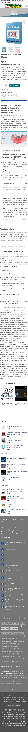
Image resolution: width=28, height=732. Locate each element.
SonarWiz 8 (4, 658)
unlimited (21, 709)
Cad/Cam (3, 708)
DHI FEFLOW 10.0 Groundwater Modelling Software (14, 589)
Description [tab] (4, 102)
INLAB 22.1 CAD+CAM (20, 403)
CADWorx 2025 (5, 628)
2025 (18, 618)
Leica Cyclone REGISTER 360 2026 (10, 641)
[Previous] (3, 33)
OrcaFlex (20, 648)
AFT (3, 623)
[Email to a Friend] (11, 95)
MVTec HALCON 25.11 (7, 648)
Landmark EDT (14, 638)
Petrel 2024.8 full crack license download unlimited (13, 571)
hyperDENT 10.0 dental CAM (7, 404)
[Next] (24, 33)
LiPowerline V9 (5, 643)
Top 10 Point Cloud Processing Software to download (16, 577)
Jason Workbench (6, 638)
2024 (3, 618)
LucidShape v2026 (14, 643)
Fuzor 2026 (4, 636)
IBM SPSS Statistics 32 (13, 636)
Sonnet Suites (11, 658)
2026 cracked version (18, 621)
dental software (11, 708)
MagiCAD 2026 (5, 646)
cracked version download (17, 631)
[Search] (23, 5)
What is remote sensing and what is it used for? (15, 543)
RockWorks (18, 653)
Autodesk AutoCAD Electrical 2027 (14, 554)
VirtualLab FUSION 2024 (16, 661)
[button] (2, 6)
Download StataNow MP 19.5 (13, 583)
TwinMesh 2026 (5, 661)
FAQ (24, 710)
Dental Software (16, 11)
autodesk (22, 623)
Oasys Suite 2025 (10, 559)
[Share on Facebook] (5, 95)
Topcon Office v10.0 (20, 658)
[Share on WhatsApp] (2, 95)
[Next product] (12, 14)
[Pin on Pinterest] (14, 95)
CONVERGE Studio (6, 631)
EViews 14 (15, 633)
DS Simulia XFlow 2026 (7, 633)
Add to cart (14, 85)
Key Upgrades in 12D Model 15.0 (14, 595)
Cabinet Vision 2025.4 (16, 626)
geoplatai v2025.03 (10, 549)
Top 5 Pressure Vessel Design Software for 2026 (15, 600)
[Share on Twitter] (8, 95)
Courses (6, 710)
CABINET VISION (6, 626)
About (11, 710)
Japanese (22, 636)
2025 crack (23, 618)
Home (7, 11)
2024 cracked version (10, 618)
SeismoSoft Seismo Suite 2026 (8, 656)
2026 (11, 621)
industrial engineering (10, 709)
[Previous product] (15, 14)
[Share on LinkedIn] (16, 95)
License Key (21, 641)
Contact (19, 710)
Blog (14, 710)
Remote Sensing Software (17, 651)
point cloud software (6, 651)
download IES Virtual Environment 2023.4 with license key (14, 564)
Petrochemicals (21, 708)
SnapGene (19, 656)
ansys (6, 623)
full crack (22, 633)
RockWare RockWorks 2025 (8, 653)
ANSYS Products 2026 (14, 623)
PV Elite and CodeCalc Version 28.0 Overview (14, 607)
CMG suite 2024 (14, 628)
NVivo (15, 648)
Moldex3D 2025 (14, 646)
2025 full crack (5, 621)
